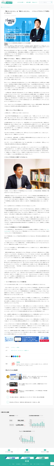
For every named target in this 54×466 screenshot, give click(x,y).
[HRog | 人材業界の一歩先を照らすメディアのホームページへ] (6, 2)
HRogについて (34, 2)
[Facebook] (28, 461)
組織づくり (27, 350)
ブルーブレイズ (14, 350)
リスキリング (21, 350)
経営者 (18, 347)
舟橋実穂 (18, 362)
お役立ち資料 (28, 2)
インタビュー (13, 347)
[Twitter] (26, 461)
